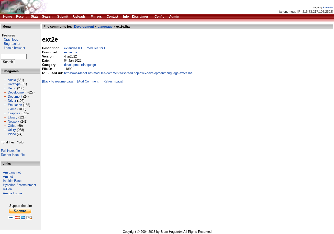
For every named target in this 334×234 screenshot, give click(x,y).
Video (12, 134)
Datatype (14, 84)
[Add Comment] (88, 81)
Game (12, 109)
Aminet (8, 176)
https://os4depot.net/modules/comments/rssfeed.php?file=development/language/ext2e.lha (128, 73)
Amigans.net (12, 172)
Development (17, 92)
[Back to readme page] (58, 81)
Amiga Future (12, 193)
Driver (12, 101)
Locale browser (13, 48)
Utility (12, 130)
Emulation (15, 105)
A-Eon (7, 189)
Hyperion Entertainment (19, 185)
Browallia (328, 7)
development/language (80, 65)
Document (15, 96)
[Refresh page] (112, 81)
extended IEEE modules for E (85, 48)
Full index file (10, 150)
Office (12, 126)
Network (13, 121)
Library (12, 117)
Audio (12, 80)
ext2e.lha (70, 52)
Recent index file (13, 155)
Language (105, 26)
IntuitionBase (12, 181)
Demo (12, 88)
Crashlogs (9, 39)
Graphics (14, 113)
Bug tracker (10, 44)
